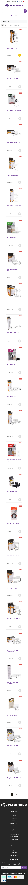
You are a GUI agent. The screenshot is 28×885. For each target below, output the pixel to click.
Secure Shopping (14, 836)
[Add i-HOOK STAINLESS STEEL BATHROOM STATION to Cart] (19, 595)
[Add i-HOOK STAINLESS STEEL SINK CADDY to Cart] (19, 753)
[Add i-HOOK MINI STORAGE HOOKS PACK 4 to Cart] (19, 468)
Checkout (14, 1)
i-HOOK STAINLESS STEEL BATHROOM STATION (12, 587)
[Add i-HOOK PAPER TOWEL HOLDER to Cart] (19, 150)
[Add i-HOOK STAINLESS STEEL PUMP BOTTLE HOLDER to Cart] (19, 722)
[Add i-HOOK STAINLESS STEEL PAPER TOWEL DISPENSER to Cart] (19, 182)
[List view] (5, 25)
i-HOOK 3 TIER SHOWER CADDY (14, 205)
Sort (11, 25)
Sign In (14, 850)
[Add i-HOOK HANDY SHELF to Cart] (19, 404)
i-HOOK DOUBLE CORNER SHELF (14, 301)
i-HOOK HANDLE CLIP (11, 364)
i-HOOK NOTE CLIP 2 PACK (13, 523)
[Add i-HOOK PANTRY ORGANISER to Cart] (19, 563)
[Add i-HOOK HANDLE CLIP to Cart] (19, 372)
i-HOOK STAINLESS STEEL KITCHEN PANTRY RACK (12, 79)
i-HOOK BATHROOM (11, 237)
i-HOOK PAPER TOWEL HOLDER (14, 142)
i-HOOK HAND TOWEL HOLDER (14, 110)
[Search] (25, 11)
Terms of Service (14, 823)
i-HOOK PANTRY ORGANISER (13, 555)
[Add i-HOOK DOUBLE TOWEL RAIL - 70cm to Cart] (19, 341)
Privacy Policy (14, 818)
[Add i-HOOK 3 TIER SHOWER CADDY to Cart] (19, 213)
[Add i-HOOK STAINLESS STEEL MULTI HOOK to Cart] (19, 690)
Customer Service (14, 839)
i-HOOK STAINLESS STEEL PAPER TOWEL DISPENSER (12, 174)
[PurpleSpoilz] (14, 5)
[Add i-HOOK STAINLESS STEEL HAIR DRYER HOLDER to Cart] (19, 626)
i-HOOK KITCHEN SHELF (12, 428)
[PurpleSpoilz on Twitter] (19, 1)
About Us (14, 815)
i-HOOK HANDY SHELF (12, 396)
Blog (14, 825)
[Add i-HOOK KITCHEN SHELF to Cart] (19, 436)
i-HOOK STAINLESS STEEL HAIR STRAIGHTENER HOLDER (14, 47)
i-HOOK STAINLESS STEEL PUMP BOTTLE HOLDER (12, 714)
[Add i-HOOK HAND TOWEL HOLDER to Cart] (19, 118)
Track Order (14, 852)
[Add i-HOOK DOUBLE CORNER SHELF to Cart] (19, 309)
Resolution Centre (14, 855)
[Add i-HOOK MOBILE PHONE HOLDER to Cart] (19, 499)
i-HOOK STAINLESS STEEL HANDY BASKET (12, 651)
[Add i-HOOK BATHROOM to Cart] (19, 245)
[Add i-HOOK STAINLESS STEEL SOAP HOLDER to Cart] (19, 785)
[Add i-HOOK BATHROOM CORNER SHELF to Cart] (19, 277)
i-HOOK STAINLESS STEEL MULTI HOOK (12, 683)
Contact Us (14, 820)
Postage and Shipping (14, 834)
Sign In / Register (7, 1)
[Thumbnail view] (2, 25)
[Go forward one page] (16, 794)
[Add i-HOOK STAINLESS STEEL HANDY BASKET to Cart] (19, 658)
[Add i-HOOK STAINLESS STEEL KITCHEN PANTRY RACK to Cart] (19, 86)
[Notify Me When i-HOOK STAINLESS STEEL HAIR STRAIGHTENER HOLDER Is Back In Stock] (19, 55)
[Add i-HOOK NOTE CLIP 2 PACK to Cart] (19, 531)
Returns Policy (14, 841)
